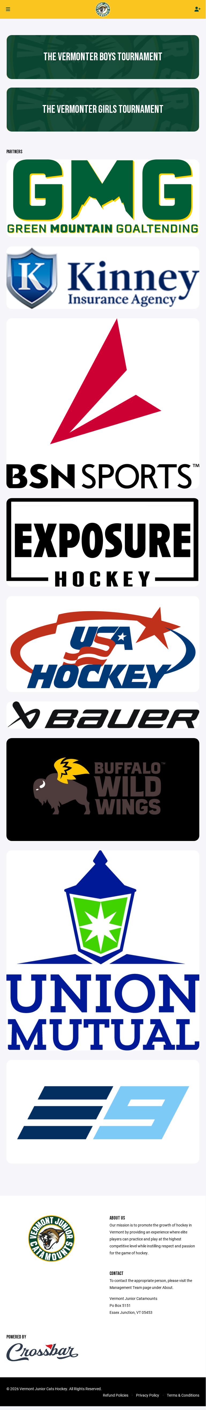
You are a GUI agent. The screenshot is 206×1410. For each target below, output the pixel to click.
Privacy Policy (147, 1395)
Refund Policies (115, 1395)
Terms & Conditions (183, 1395)
